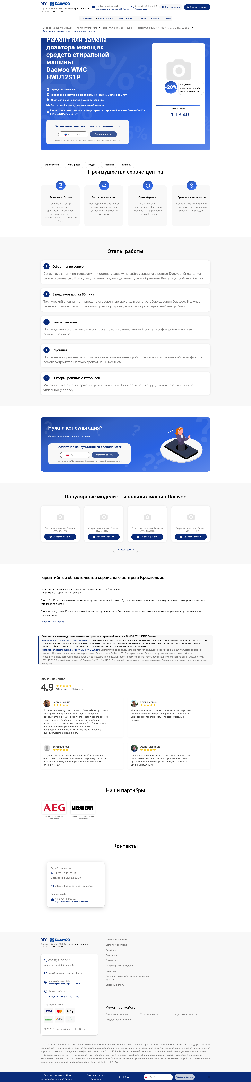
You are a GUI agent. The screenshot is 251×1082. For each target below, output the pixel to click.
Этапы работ (73, 164)
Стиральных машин (117, 1014)
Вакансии (141, 18)
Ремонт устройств (107, 18)
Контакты (154, 18)
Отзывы (167, 18)
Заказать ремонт (61, 536)
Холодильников (149, 1014)
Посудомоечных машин (119, 1019)
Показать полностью (52, 621)
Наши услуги (113, 970)
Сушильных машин (186, 1014)
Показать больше (125, 549)
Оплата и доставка (116, 944)
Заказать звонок (198, 7)
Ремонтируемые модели (119, 965)
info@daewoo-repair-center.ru (65, 973)
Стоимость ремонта (117, 939)
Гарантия (109, 164)
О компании (86, 18)
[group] (54, 810)
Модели (92, 164)
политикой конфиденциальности (108, 140)
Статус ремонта (173, 7)
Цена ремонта (126, 18)
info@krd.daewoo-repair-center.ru (74, 885)
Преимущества (51, 164)
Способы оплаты (115, 984)
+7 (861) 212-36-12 (146, 5)
